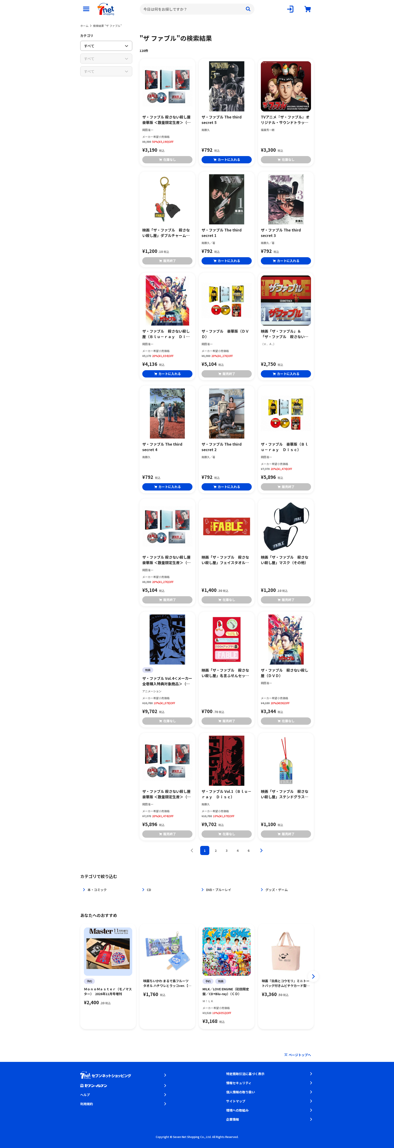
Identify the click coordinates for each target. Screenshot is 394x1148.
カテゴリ (86, 35)
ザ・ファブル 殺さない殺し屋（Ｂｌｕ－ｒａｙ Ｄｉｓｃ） (166, 333)
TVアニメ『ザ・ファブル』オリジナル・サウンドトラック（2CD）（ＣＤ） (285, 119)
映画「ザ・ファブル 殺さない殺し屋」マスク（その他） (284, 559)
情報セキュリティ (238, 1083)
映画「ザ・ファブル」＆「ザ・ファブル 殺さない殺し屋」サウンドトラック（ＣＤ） (284, 333)
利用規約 (86, 1104)
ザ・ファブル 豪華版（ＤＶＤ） (225, 333)
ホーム (84, 26)
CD (149, 889)
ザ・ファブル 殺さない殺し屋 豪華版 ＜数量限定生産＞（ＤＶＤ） (166, 119)
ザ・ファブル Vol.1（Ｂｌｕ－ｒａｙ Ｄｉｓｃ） (226, 793)
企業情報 (232, 1119)
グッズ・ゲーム (276, 889)
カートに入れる (229, 159)
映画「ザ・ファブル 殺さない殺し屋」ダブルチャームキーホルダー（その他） (166, 232)
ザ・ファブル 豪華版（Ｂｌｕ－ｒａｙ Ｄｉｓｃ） (284, 446)
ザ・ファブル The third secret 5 (222, 119)
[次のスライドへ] (313, 976)
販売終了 (169, 260)
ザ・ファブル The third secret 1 (222, 232)
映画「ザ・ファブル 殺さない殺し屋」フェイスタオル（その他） (225, 559)
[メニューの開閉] (86, 9)
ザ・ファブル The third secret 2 (222, 446)
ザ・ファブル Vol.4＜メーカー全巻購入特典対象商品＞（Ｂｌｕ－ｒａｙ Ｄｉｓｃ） (167, 680)
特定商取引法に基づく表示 (245, 1073)
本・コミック (97, 889)
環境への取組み (237, 1110)
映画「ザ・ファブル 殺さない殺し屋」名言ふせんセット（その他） (225, 672)
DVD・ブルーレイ (218, 889)
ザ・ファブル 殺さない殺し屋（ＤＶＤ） (284, 672)
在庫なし (169, 159)
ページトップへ (300, 1055)
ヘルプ (85, 1094)
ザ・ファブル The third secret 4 (162, 446)
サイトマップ (235, 1101)
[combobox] (197, 9)
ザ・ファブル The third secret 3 (281, 232)
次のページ (261, 850)
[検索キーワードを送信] (248, 9)
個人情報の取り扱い (240, 1092)
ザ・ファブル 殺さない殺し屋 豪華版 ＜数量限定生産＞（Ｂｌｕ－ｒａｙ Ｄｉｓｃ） (166, 793)
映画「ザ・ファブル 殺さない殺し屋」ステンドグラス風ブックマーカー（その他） (284, 793)
